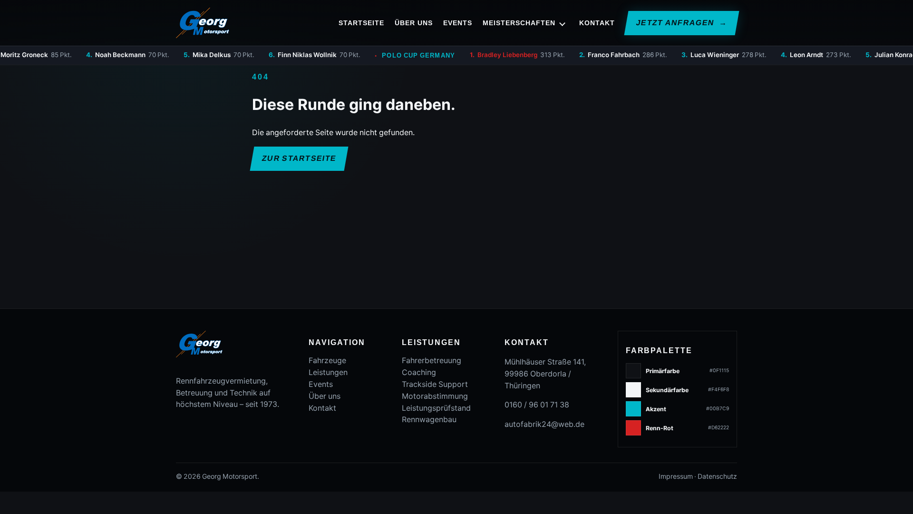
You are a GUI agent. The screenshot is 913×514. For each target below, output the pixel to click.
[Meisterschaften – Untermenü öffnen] (562, 23)
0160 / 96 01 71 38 (537, 405)
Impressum (676, 476)
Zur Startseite (299, 158)
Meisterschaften (519, 23)
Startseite (361, 23)
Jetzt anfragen (681, 23)
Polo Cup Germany (396, 55)
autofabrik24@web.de (544, 424)
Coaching (419, 372)
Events (457, 23)
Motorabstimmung (435, 396)
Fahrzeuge (327, 360)
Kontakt (597, 23)
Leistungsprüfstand (436, 408)
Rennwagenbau (429, 419)
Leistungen (328, 372)
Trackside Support (435, 384)
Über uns (413, 23)
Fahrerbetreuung (431, 360)
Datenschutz (717, 476)
